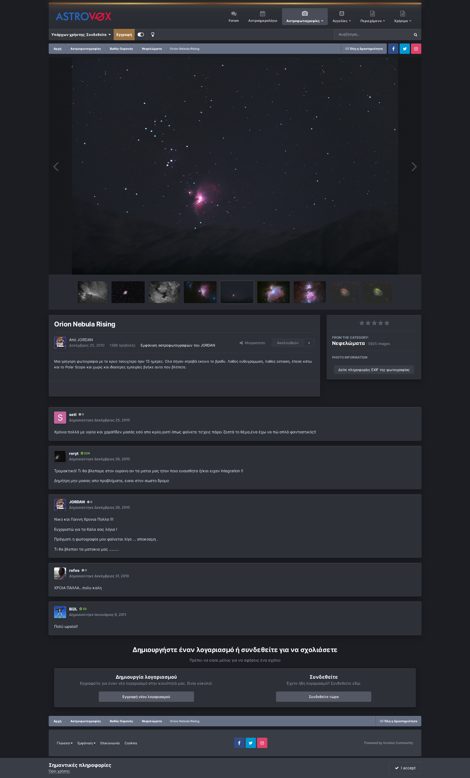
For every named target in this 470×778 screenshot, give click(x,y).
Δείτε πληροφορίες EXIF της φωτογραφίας (374, 370)
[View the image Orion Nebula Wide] (310, 292)
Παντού (397, 34)
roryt (74, 453)
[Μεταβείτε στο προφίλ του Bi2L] (60, 612)
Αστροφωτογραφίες (303, 21)
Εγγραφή (124, 34)
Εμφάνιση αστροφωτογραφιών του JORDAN (178, 345)
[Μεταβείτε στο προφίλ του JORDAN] (60, 343)
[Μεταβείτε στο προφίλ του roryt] (60, 456)
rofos (74, 570)
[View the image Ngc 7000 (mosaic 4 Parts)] (164, 292)
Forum (234, 20)
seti (72, 414)
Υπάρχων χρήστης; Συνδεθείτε (79, 34)
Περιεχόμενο (371, 21)
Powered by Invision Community (388, 743)
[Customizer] (141, 34)
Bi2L (73, 609)
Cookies (131, 743)
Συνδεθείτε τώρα (324, 696)
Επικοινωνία (110, 743)
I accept (407, 767)
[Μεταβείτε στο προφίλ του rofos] (60, 573)
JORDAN (85, 339)
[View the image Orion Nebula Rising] (237, 292)
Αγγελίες (340, 21)
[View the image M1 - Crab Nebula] (128, 292)
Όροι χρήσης (59, 771)
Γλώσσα (64, 743)
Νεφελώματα (348, 343)
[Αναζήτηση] (415, 34)
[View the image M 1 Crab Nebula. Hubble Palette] (377, 292)
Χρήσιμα (401, 21)
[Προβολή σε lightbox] (235, 166)
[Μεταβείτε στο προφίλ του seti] (60, 418)
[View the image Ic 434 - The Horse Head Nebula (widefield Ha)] (92, 292)
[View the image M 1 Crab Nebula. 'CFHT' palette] (344, 292)
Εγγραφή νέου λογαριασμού (146, 696)
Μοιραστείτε (254, 343)
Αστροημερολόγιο (262, 20)
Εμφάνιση (86, 743)
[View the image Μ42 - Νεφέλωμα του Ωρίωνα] (200, 292)
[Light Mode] (152, 34)
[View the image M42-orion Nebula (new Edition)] (273, 292)
